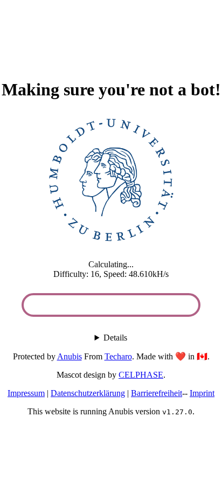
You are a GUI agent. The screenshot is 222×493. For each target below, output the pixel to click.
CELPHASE (141, 374)
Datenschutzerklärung (88, 393)
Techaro (118, 356)
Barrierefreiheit (156, 393)
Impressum (26, 393)
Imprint (202, 393)
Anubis (69, 356)
